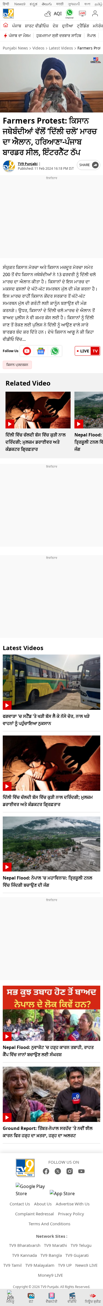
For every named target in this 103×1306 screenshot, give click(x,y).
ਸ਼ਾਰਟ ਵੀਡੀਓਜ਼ (37, 25)
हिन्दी (6, 3)
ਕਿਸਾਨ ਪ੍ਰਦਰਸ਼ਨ (17, 364)
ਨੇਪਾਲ (91, 35)
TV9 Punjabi (28, 163)
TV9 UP (65, 1265)
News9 (19, 3)
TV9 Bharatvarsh (24, 1245)
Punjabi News (15, 48)
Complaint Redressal (34, 1213)
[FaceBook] (46, 1171)
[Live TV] (81, 13)
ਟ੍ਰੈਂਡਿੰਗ (83, 25)
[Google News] (41, 351)
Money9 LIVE (50, 1275)
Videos (38, 48)
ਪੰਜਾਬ (16, 25)
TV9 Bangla (51, 1255)
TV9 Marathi (55, 1245)
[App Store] (66, 1195)
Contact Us (20, 1203)
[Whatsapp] (68, 14)
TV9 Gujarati (77, 1255)
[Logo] (8, 14)
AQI (58, 14)
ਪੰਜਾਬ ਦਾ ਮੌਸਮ (19, 35)
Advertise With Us (73, 1203)
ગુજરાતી (74, 3)
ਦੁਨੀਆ (67, 25)
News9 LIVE (86, 1265)
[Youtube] (27, 351)
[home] (5, 25)
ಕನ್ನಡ (33, 3)
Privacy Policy (71, 1213)
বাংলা (87, 3)
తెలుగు (47, 3)
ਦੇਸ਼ (55, 25)
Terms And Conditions (49, 1223)
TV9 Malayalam (39, 1265)
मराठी (59, 3)
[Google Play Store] (32, 1190)
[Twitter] (58, 1171)
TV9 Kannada (24, 1255)
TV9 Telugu (81, 1245)
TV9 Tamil (12, 1265)
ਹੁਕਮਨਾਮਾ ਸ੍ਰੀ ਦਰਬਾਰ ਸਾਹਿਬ (58, 35)
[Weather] (49, 13)
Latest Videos (61, 48)
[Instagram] (69, 1171)
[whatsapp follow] (55, 351)
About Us (43, 1203)
